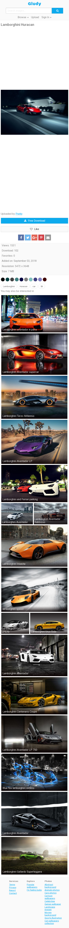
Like (36, 229)
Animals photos (52, 890)
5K (42, 286)
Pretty (19, 213)
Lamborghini (9, 286)
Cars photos (50, 893)
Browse (22, 17)
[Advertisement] (34, 58)
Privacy (12, 887)
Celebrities (50, 901)
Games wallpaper (53, 904)
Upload (35, 17)
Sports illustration (53, 918)
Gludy (34, 4)
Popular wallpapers (32, 885)
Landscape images (50, 908)
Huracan (23, 286)
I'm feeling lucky (34, 890)
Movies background (50, 913)
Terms (12, 884)
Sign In (45, 17)
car (34, 286)
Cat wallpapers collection (52, 922)
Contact (13, 893)
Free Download (36, 220)
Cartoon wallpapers (50, 897)
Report (12, 890)
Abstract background (50, 885)
